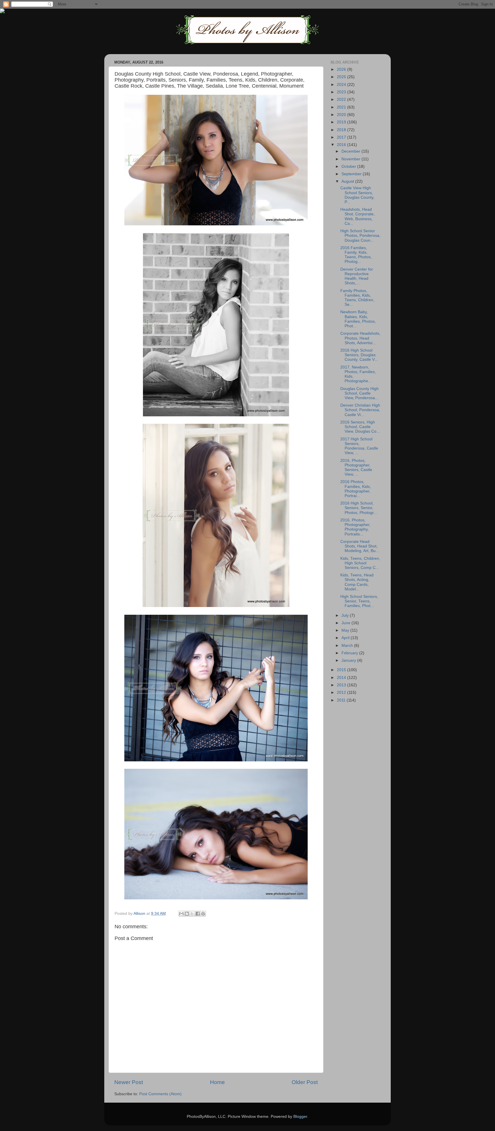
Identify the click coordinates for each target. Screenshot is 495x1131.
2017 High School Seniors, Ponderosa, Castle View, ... (359, 446)
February (350, 653)
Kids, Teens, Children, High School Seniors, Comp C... (360, 563)
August (348, 181)
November (351, 159)
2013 (342, 685)
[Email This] (181, 914)
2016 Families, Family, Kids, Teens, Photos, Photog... (356, 255)
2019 (342, 122)
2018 (342, 130)
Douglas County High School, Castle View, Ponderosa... (359, 393)
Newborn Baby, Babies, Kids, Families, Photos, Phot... (358, 319)
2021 (342, 107)
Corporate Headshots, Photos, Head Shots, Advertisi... (360, 338)
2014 (342, 677)
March (347, 645)
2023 (342, 92)
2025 (342, 77)
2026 (342, 69)
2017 (342, 137)
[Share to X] (192, 914)
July (345, 615)
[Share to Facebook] (198, 914)
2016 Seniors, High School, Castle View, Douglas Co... (360, 427)
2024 (342, 84)
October (349, 166)
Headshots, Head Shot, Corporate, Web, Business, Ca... (357, 216)
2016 (342, 145)
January (349, 660)
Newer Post (128, 1082)
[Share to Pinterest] (203, 914)
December (351, 151)
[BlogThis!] (187, 914)
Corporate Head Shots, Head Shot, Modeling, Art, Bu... (359, 546)
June (346, 623)
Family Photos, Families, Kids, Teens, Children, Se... (357, 298)
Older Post (305, 1082)
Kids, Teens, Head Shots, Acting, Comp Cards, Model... (357, 582)
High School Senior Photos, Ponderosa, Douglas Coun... (360, 235)
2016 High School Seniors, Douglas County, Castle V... (359, 355)
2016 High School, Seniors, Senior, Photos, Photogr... (358, 508)
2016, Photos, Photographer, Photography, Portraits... (355, 527)
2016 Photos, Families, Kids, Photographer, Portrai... (355, 489)
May (345, 630)
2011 (342, 700)
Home (217, 1082)
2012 (342, 692)
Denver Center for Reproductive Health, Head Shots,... (356, 276)
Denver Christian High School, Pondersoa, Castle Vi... (360, 410)
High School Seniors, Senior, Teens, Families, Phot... (359, 601)
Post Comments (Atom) (160, 1094)
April (346, 638)
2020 (342, 115)
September (352, 174)
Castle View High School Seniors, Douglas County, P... (357, 195)
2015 (342, 670)
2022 (342, 99)
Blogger (300, 1116)
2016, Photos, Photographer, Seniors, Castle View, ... (356, 467)
